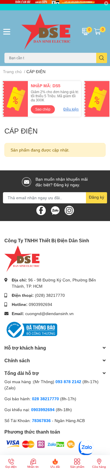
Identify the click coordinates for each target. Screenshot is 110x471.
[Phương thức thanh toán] (40, 443)
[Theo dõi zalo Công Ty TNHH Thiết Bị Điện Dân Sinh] (55, 209)
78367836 (41, 420)
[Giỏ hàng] (97, 31)
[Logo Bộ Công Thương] (30, 329)
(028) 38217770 (50, 295)
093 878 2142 (68, 381)
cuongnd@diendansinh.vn (49, 313)
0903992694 (40, 304)
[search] (101, 58)
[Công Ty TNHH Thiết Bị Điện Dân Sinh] (46, 31)
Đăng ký (96, 197)
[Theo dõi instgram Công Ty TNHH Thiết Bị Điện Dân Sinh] (69, 209)
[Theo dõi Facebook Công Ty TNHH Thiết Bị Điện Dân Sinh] (41, 209)
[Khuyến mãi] (55, 5)
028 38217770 (45, 398)
